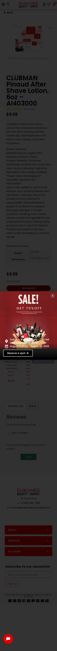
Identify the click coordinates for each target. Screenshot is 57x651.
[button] (52, 296)
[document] (28, 325)
